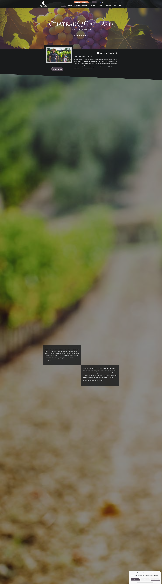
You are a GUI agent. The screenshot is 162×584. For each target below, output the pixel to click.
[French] (102, 2)
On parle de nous (107, 5)
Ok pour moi (135, 579)
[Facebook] (93, 2)
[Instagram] (95, 2)
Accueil (63, 5)
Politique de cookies (140, 582)
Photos (114, 5)
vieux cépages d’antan (105, 368)
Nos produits (84, 5)
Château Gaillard (107, 53)
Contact (119, 5)
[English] (101, 2)
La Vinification (77, 5)
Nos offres (93, 5)
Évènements (99, 5)
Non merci (145, 579)
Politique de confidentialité (148, 582)
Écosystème (69, 5)
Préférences (155, 579)
